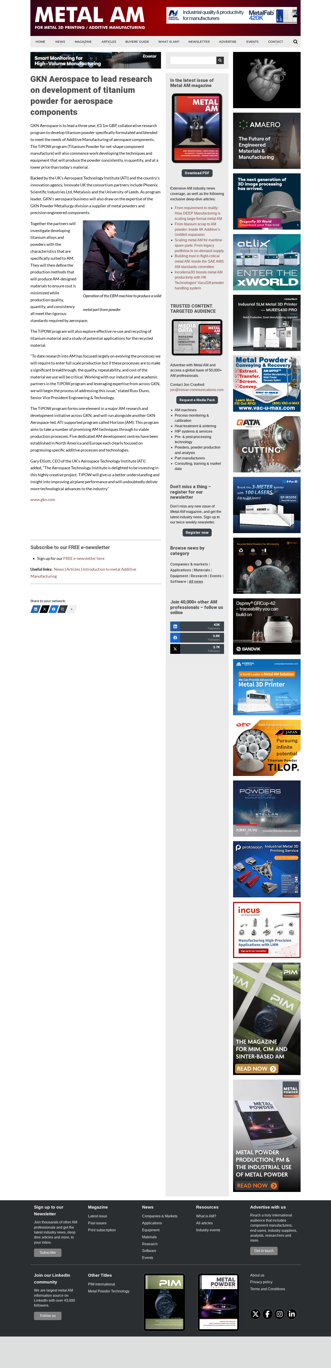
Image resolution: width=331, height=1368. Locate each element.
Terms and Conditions (267, 1289)
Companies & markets (189, 564)
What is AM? (168, 41)
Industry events (208, 1230)
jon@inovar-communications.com (197, 390)
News (60, 41)
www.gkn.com (42, 499)
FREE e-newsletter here (83, 558)
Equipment (179, 576)
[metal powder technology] (219, 1303)
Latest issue (97, 1216)
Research (199, 576)
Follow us (48, 1316)
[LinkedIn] (35, 609)
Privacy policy (261, 1282)
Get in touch (264, 1251)
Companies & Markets (159, 1216)
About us (257, 1275)
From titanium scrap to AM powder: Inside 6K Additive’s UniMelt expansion (197, 229)
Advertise (227, 41)
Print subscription (102, 1230)
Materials (202, 570)
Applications (180, 570)
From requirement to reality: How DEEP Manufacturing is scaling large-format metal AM (198, 213)
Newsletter (199, 41)
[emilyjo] (53, 609)
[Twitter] (44, 609)
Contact (275, 41)
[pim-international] (165, 1303)
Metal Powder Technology (108, 1291)
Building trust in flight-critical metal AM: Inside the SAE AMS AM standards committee (199, 261)
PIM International (101, 1284)
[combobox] (197, 60)
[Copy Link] (62, 609)
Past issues (97, 1223)
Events (252, 41)
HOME (40, 41)
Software (178, 581)
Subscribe (48, 1252)
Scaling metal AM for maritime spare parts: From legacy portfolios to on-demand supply (199, 245)
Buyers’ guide (137, 41)
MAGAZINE (83, 41)
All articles (204, 1223)
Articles (109, 41)
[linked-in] (291, 1314)
